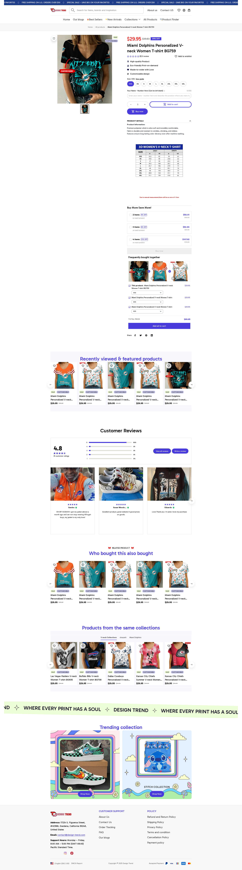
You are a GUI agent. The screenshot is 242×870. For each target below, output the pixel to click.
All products (100, 27)
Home (90, 27)
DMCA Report (76, 863)
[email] (71, 835)
